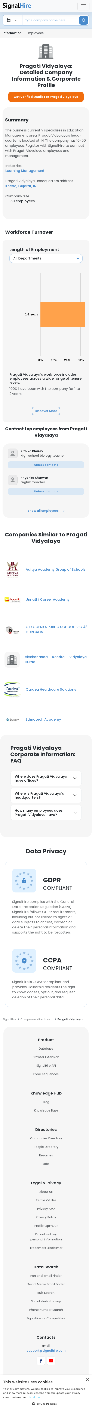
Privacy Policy (46, 1217)
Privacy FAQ (46, 1209)
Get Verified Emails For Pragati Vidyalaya (46, 97)
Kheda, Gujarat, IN (20, 186)
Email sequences (46, 1074)
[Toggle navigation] (83, 6)
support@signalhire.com (46, 1350)
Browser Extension (46, 1057)
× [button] (87, 1379)
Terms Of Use (46, 1200)
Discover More (46, 411)
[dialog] (46, 1393)
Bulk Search (46, 1293)
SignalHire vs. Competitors (46, 1318)
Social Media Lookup (46, 1301)
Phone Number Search (46, 1310)
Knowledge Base (46, 1110)
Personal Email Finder (46, 1276)
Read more (35, 1397)
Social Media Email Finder (46, 1284)
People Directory (46, 1147)
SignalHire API (46, 1065)
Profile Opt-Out (46, 1226)
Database (46, 1048)
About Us (46, 1192)
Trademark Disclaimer (46, 1248)
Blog (46, 1102)
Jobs (46, 1164)
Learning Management (25, 170)
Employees (35, 33)
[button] (52, 451)
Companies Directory (46, 1138)
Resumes (46, 1155)
